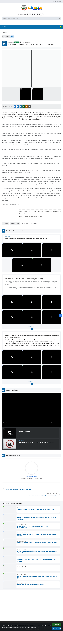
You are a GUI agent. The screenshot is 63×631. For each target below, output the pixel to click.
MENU (4, 26)
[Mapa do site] (40, 15)
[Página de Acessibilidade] (42, 15)
